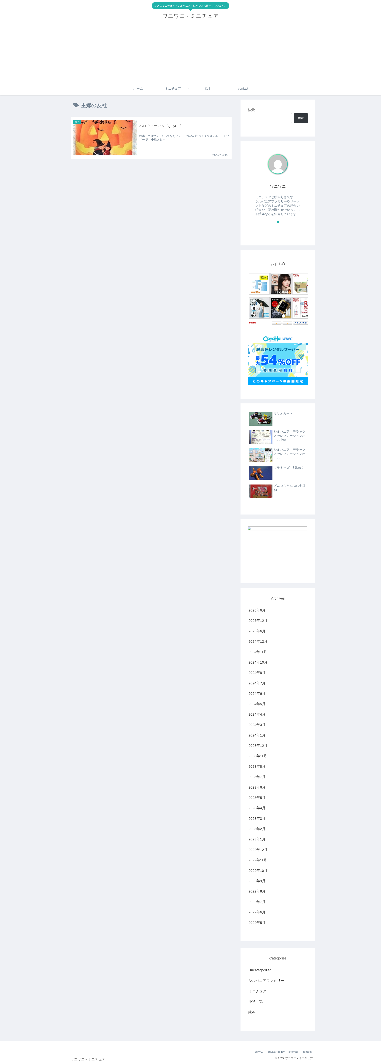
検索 (251, 110)
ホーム (259, 1051)
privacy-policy (276, 1051)
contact (307, 1051)
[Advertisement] (190, 53)
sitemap (293, 1051)
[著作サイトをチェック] (277, 221)
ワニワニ (278, 186)
